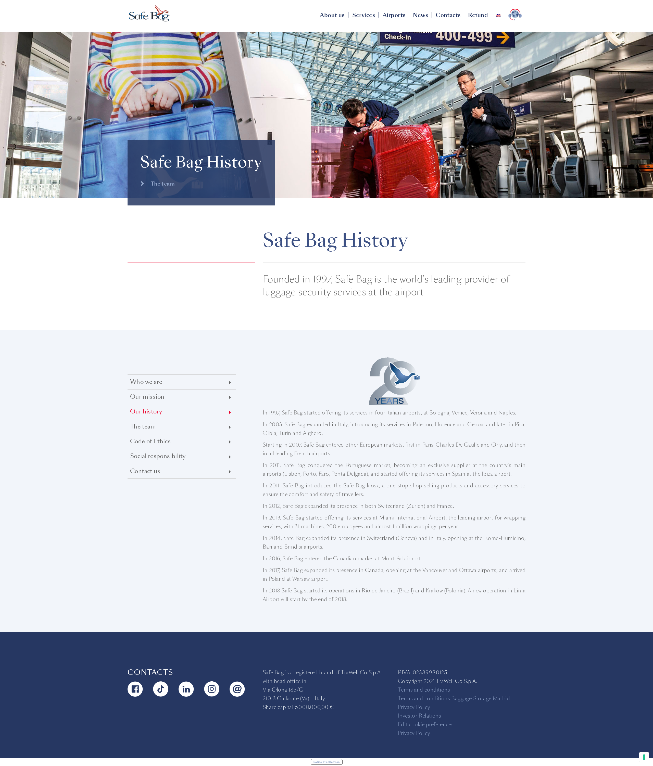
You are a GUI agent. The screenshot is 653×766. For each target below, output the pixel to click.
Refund (478, 15)
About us (332, 15)
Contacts (448, 15)
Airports (394, 15)
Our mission (147, 397)
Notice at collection (326, 761)
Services (363, 15)
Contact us (145, 471)
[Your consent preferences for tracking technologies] (644, 757)
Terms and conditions (424, 689)
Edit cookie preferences (426, 724)
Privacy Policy (414, 707)
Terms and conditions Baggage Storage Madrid (454, 698)
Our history (146, 412)
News (420, 15)
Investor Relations (419, 715)
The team (162, 183)
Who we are (146, 382)
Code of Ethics (150, 441)
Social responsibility (157, 456)
